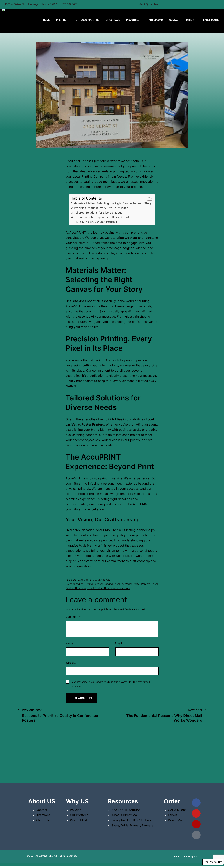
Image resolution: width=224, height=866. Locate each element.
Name (70, 643)
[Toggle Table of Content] (148, 198)
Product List (78, 820)
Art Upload (156, 20)
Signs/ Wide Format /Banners (132, 825)
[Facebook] (196, 802)
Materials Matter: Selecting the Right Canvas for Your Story (112, 203)
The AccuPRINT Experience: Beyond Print (101, 217)
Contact (41, 810)
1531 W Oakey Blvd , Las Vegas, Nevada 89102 (31, 4)
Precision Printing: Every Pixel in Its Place (101, 207)
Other (190, 20)
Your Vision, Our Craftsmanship (98, 221)
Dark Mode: (210, 861)
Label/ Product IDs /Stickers (131, 820)
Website (71, 662)
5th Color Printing (87, 20)
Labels (172, 815)
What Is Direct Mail (124, 815)
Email (119, 643)
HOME (46, 20)
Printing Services (93, 583)
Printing (61, 20)
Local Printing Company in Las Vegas (108, 588)
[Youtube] (196, 813)
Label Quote (211, 20)
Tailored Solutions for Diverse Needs (98, 212)
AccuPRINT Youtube (125, 810)
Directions (43, 815)
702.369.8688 (69, 4)
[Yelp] (196, 824)
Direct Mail (113, 20)
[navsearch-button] (217, 3)
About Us (42, 820)
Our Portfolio (79, 815)
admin (106, 579)
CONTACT (174, 20)
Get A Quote (177, 810)
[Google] (196, 835)
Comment (73, 616)
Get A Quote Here (148, 4)
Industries (132, 20)
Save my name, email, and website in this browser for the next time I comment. (110, 684)
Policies (75, 810)
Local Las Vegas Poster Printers (132, 583)
